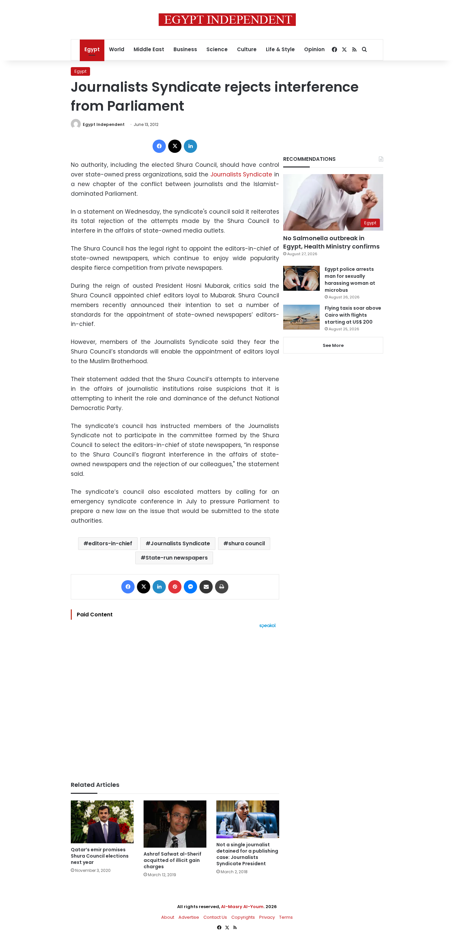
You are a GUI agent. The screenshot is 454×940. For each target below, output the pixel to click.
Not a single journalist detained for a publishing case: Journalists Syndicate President (247, 854)
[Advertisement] (175, 701)
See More (333, 345)
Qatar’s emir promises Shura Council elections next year (100, 856)
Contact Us (215, 917)
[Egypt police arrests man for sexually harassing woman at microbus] (301, 278)
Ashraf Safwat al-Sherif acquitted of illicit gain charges (172, 860)
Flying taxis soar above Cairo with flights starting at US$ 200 (353, 315)
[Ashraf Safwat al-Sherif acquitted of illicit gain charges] (175, 824)
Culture (247, 49)
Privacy (267, 917)
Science (217, 49)
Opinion (314, 49)
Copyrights (243, 917)
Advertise (188, 917)
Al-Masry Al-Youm (242, 906)
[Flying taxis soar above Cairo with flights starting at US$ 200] (301, 317)
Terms (286, 917)
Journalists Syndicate (241, 174)
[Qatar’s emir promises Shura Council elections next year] (102, 821)
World (116, 49)
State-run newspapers (177, 558)
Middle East (149, 49)
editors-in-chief (110, 543)
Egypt (92, 49)
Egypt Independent (104, 124)
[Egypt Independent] (227, 19)
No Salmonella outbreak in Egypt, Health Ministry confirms (331, 242)
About (167, 917)
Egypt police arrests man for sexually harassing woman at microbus (350, 279)
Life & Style (280, 49)
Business (185, 49)
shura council (246, 543)
